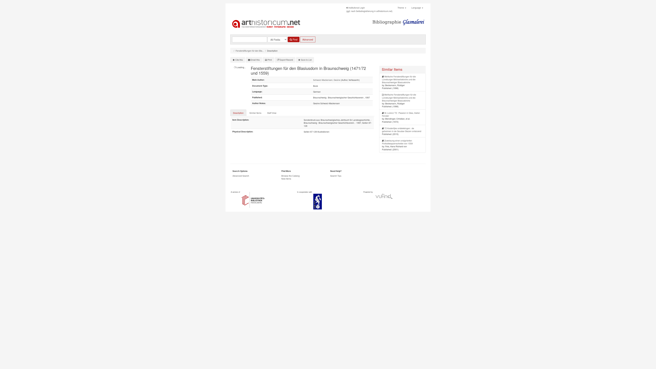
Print (270, 59)
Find (294, 39)
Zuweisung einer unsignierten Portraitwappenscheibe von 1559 (397, 142)
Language (416, 7)
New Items (286, 178)
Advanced (307, 39)
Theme (401, 7)
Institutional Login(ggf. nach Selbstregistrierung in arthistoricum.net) (369, 9)
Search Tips (335, 175)
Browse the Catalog (290, 175)
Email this (255, 59)
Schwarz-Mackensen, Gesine (326, 79)
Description (238, 112)
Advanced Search (241, 175)
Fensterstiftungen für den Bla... (250, 50)
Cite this (239, 59)
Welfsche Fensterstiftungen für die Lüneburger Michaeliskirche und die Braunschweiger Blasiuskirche (399, 79)
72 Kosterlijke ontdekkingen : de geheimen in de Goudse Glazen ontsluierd (401, 130)
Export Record (286, 59)
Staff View (271, 112)
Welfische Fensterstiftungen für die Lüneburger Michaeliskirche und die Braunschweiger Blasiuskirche (399, 97)
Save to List (306, 59)
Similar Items (255, 112)
